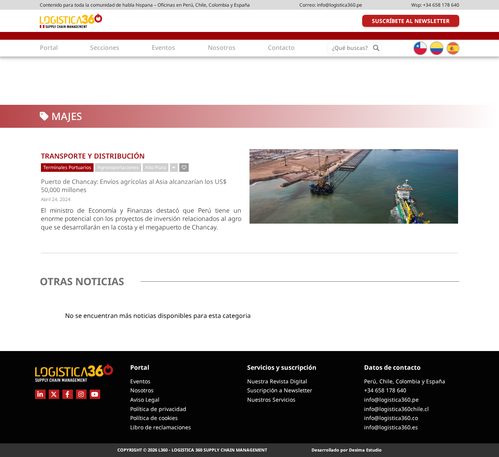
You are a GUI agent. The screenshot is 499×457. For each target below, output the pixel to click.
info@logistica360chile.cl (396, 409)
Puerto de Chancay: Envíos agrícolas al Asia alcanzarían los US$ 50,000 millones (133, 186)
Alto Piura (155, 167)
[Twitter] (54, 394)
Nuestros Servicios (271, 399)
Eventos (140, 381)
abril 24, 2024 (56, 199)
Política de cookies (154, 418)
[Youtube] (95, 394)
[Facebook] (68, 394)
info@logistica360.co (391, 418)
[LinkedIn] (40, 394)
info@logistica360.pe (339, 5)
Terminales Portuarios (67, 167)
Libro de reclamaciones (160, 427)
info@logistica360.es (391, 427)
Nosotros (142, 390)
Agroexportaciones (118, 167)
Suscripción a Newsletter (279, 390)
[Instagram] (81, 394)
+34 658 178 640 (441, 5)
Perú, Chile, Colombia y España (404, 381)
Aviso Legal (144, 399)
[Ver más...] (174, 167)
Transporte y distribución (93, 156)
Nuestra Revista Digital (277, 381)
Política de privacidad (158, 409)
